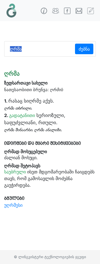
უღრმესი (13, 205)
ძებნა (84, 49)
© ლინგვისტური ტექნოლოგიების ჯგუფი (50, 257)
